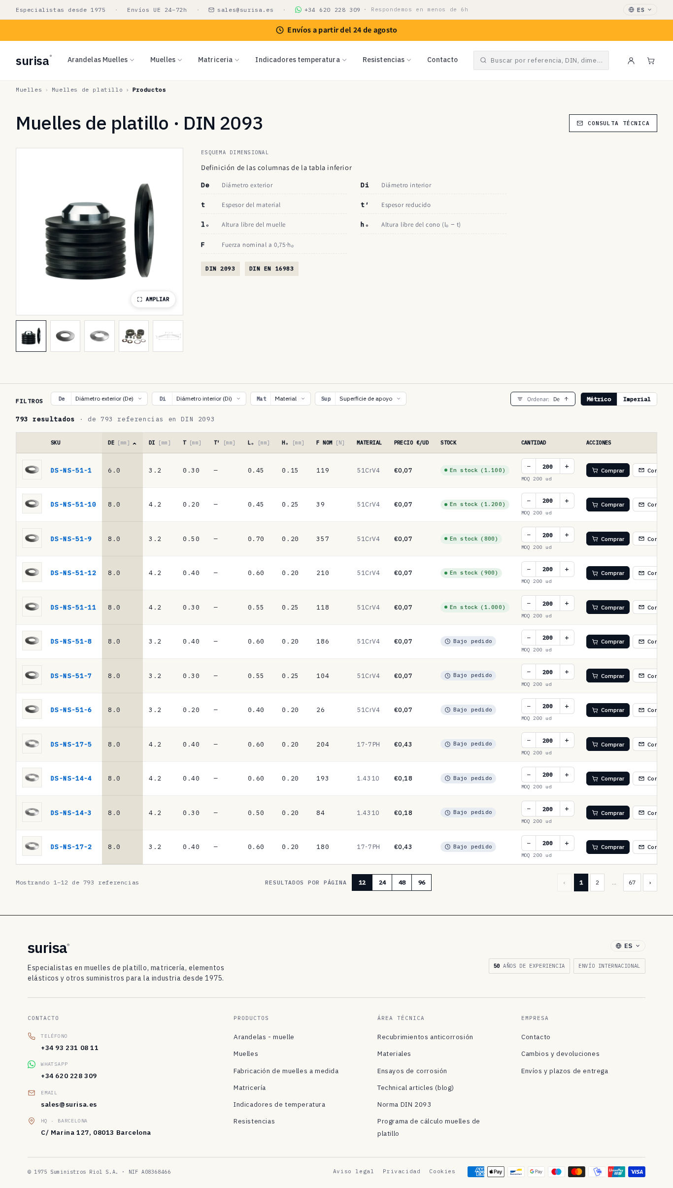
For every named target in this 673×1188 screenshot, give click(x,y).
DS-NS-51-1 (71, 470)
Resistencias (384, 59)
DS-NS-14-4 (71, 778)
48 (402, 882)
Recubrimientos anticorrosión (425, 1036)
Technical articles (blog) (415, 1087)
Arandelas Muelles (97, 59)
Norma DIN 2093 (404, 1104)
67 (632, 882)
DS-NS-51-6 (71, 709)
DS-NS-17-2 (71, 846)
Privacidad (401, 1171)
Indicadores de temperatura (280, 1104)
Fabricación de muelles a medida (286, 1070)
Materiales (394, 1053)
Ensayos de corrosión (412, 1070)
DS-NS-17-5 (71, 744)
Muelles (162, 59)
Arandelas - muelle (264, 1036)
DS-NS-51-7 (71, 675)
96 (421, 882)
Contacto (442, 59)
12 (362, 882)
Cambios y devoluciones (560, 1053)
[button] (541, 60)
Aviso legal (353, 1171)
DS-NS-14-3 (71, 812)
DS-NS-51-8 (71, 641)
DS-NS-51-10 (73, 504)
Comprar (613, 470)
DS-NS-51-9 (71, 539)
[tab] (31, 336)
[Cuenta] (631, 60)
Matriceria (215, 59)
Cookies (442, 1171)
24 (382, 882)
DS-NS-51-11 (73, 607)
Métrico (599, 399)
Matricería (250, 1087)
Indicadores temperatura (297, 59)
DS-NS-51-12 (73, 573)
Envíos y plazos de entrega (564, 1070)
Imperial (637, 399)
